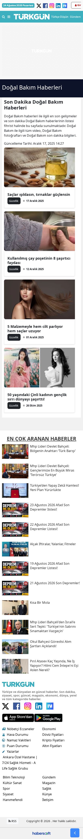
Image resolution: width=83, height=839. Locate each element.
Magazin (48, 783)
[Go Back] (74, 832)
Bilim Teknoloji (14, 777)
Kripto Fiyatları (53, 740)
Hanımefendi (13, 800)
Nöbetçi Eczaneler (20, 729)
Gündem (49, 777)
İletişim (47, 800)
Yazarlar (13, 751)
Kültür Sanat (12, 783)
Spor (6, 788)
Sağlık (46, 788)
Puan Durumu (17, 746)
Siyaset (8, 794)
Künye (47, 794)
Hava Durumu (17, 734)
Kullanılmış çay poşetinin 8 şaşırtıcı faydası (38, 260)
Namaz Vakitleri (19, 740)
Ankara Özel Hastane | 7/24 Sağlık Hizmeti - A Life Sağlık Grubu (19, 763)
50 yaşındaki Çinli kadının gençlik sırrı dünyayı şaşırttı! (37, 396)
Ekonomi (49, 729)
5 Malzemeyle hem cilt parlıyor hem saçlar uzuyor (35, 328)
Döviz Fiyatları (52, 734)
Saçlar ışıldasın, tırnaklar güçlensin (38, 194)
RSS (14, 821)
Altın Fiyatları (52, 746)
